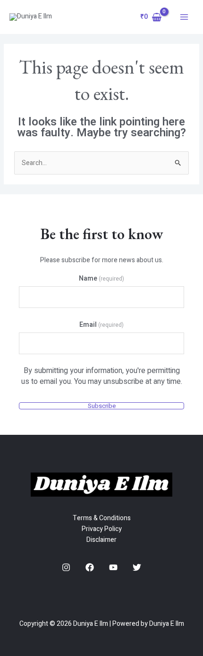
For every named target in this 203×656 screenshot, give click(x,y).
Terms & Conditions (102, 518)
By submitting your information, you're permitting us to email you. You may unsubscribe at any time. (101, 376)
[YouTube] (113, 567)
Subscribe (102, 405)
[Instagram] (66, 567)
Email (101, 325)
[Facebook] (89, 567)
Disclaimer (101, 540)
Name (101, 278)
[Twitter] (137, 567)
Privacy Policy (102, 529)
